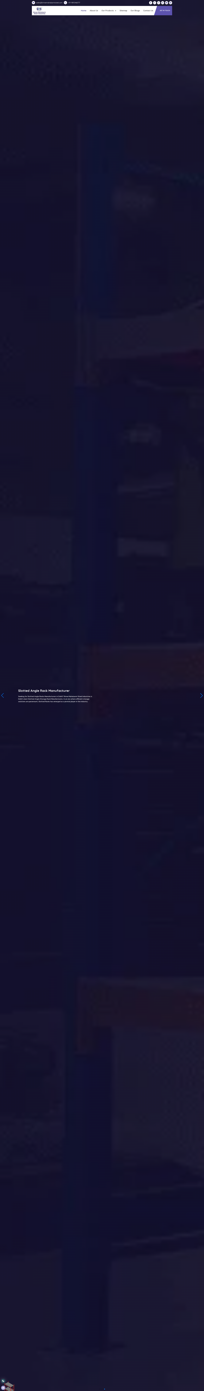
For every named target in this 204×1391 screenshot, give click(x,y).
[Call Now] (3, 1381)
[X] (154, 2)
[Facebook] (150, 2)
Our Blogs (135, 10)
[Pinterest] (170, 2)
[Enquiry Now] (3, 1388)
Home (83, 10)
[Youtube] (166, 2)
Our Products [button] (107, 10)
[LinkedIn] (162, 2)
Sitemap (123, 10)
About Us (94, 10)
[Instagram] (158, 2)
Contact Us (148, 10)
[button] (165, 10)
